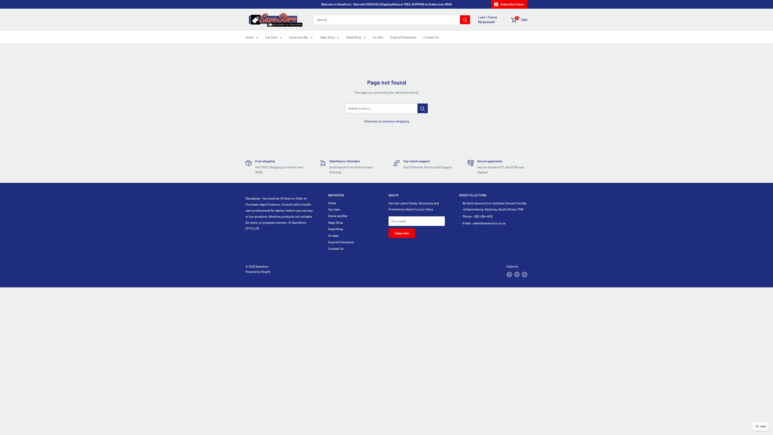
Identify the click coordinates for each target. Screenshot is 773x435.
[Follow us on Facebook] (509, 274)
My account (486, 22)
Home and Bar (298, 37)
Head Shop (353, 37)
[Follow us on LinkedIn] (524, 274)
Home (250, 37)
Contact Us (431, 37)
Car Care (271, 37)
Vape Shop (327, 37)
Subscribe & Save (512, 4)
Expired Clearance (403, 37)
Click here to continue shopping (386, 121)
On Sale (378, 37)
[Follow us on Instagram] (517, 274)
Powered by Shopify (258, 271)
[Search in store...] (423, 108)
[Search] (465, 19)
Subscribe (402, 233)
